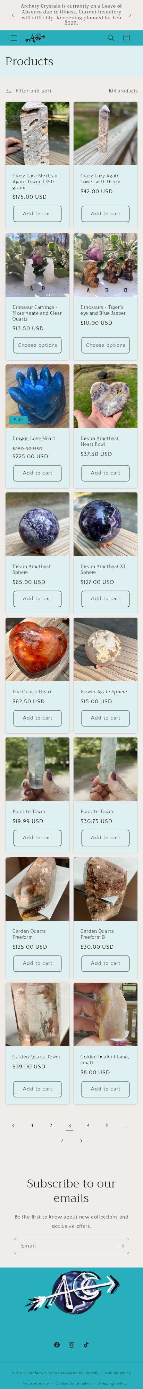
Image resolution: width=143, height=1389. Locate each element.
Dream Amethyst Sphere (31, 570)
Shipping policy (112, 1383)
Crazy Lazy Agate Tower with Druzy (100, 179)
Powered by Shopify (80, 1373)
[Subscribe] (121, 1246)
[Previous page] (13, 1125)
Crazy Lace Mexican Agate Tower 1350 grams (35, 181)
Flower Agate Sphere (104, 692)
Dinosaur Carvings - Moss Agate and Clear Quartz (37, 313)
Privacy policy (36, 1383)
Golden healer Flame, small (105, 1060)
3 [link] (70, 1126)
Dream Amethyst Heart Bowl (100, 442)
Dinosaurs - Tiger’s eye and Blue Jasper (103, 310)
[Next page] (81, 1140)
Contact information (74, 1383)
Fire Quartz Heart (32, 692)
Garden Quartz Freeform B (97, 934)
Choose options (38, 345)
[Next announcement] (130, 15)
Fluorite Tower (28, 812)
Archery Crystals (44, 1373)
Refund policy (118, 1373)
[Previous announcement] (12, 15)
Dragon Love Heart (33, 439)
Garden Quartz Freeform (29, 934)
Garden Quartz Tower (36, 1057)
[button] (14, 38)
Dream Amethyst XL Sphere (103, 570)
